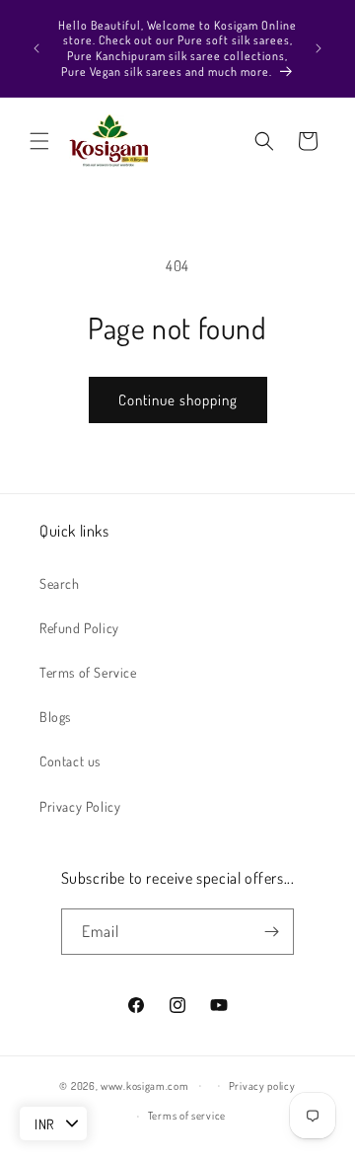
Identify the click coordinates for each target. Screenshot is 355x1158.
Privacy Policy (79, 806)
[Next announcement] (318, 48)
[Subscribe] (271, 931)
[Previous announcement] (36, 48)
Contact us (70, 761)
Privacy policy (262, 1086)
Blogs (55, 716)
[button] (39, 141)
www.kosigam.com (145, 1085)
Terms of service (187, 1115)
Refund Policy (79, 627)
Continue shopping (178, 400)
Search (59, 583)
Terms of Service (88, 672)
